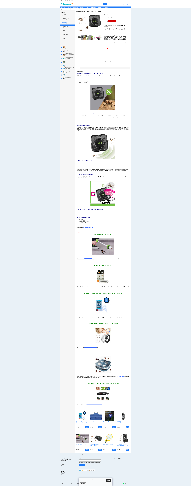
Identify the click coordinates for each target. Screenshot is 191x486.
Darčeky (64, 38)
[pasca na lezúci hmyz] (103, 276)
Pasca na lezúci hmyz (87, 287)
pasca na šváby (121, 376)
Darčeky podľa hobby (66, 31)
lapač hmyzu (87, 317)
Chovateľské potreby (66, 26)
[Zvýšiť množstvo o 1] (107, 20)
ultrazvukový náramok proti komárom (90, 347)
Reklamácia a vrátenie (64, 461)
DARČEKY (63, 30)
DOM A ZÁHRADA (64, 22)
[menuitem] (63, 7)
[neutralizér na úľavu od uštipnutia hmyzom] (103, 393)
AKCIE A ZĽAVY (64, 14)
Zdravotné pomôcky (66, 18)
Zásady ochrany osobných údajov (66, 459)
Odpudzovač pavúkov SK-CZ (88, 227)
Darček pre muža (65, 35)
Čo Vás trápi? (65, 17)
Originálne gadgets (65, 37)
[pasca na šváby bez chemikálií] (103, 364)
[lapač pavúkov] (103, 246)
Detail (87, 449)
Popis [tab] (78, 68)
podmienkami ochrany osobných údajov (94, 462)
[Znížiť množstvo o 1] (107, 21)
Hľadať (105, 4)
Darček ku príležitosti (66, 33)
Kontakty (62, 464)
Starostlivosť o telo (65, 19)
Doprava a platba (63, 460)
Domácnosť (64, 29)
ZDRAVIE (63, 15)
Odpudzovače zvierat (66, 25)
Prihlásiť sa (82, 464)
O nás (62, 465)
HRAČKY (63, 39)
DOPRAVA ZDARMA (65, 41)
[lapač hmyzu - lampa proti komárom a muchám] (102, 305)
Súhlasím (108, 480)
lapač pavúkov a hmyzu (88, 258)
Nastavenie (83, 483)
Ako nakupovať (89, 0)
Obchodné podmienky (98, 0)
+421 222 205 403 (118, 458)
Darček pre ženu (65, 34)
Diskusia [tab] (82, 68)
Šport (63, 21)
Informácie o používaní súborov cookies (67, 463)
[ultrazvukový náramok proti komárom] (103, 335)
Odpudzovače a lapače (66, 23)
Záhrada (64, 27)
